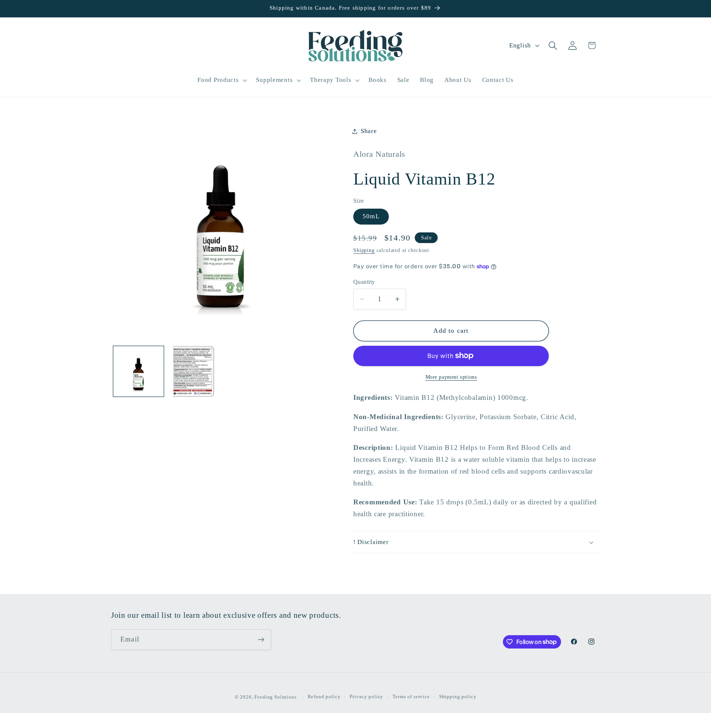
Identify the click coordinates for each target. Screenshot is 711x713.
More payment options (451, 377)
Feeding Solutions (275, 697)
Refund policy (324, 696)
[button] (221, 80)
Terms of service (411, 696)
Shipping (364, 250)
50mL (371, 216)
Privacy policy (366, 696)
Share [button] (369, 131)
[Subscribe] (261, 639)
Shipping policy (458, 696)
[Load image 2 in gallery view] (193, 371)
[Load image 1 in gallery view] (138, 371)
